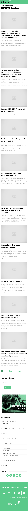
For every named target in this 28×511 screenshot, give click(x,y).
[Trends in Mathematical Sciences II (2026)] (14, 234)
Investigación (6, 450)
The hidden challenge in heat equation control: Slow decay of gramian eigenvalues (14, 354)
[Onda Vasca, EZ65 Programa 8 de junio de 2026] (14, 127)
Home (2, 5)
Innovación (5, 445)
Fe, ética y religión (7, 443)
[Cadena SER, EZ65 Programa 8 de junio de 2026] (14, 97)
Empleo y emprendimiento (9, 438)
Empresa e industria (8, 440)
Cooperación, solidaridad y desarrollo (13, 428)
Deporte (5, 431)
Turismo (5, 465)
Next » (19, 371)
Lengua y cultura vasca (9, 453)
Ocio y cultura (6, 458)
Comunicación (6, 426)
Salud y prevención (7, 463)
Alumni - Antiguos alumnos (9, 421)
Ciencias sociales (7, 423)
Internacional (6, 448)
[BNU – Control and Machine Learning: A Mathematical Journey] (14, 197)
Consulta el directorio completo (19, 497)
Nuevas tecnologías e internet (10, 455)
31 (14, 371)
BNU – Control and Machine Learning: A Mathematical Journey (12, 210)
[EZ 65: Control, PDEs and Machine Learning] (14, 162)
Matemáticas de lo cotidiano (12, 281)
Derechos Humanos (7, 436)
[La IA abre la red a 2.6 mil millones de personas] (14, 304)
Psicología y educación (9, 460)
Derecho (5, 433)
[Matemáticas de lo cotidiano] (14, 270)
